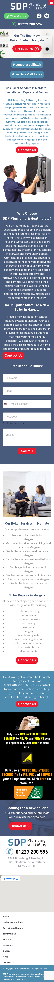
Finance (7, 939)
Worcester (8, 945)
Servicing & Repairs (13, 928)
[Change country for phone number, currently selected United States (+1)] (6, 404)
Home (6, 916)
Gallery (6, 951)
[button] (51, 2)
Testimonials (9, 933)
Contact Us (8, 962)
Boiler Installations (13, 922)
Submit (27, 451)
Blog (5, 956)
